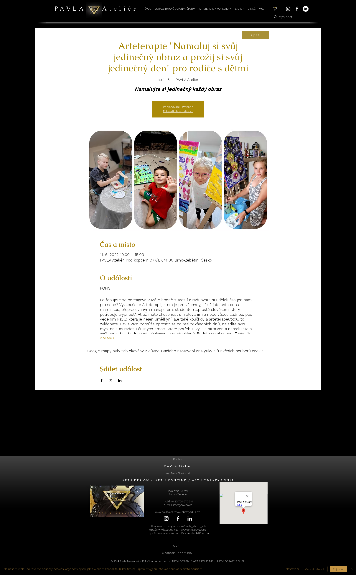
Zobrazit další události (178, 111)
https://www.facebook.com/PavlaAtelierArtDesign (178, 529)
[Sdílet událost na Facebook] (101, 380)
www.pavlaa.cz (164, 512)
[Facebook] (297, 9)
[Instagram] (288, 9)
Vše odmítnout (314, 569)
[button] (275, 8)
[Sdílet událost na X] (111, 380)
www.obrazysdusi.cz (187, 512)
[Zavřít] (351, 569)
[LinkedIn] (306, 9)
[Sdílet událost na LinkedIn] (120, 380)
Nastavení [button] (292, 569)
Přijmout (338, 569)
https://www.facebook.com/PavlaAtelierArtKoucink (178, 533)
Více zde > (107, 338)
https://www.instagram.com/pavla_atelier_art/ (177, 526)
